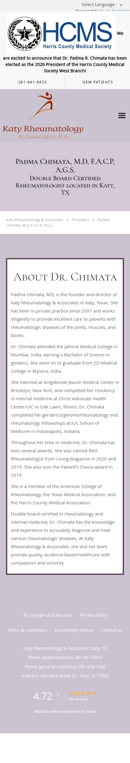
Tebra (91, 711)
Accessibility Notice (73, 630)
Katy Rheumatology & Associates (34, 219)
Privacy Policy (93, 615)
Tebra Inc (64, 615)
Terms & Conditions (27, 630)
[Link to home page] (57, 115)
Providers (80, 219)
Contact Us (111, 630)
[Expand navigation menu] (122, 115)
